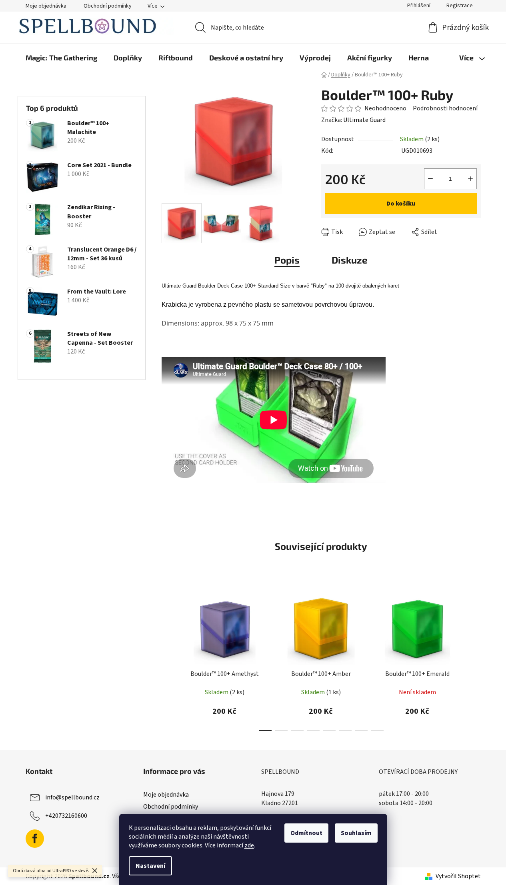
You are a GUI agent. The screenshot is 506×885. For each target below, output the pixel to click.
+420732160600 (66, 815)
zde (249, 845)
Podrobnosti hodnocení (445, 108)
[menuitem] (61, 57)
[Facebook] (35, 838)
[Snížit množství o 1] (430, 179)
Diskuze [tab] (350, 260)
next (474, 659)
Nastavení (150, 865)
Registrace (459, 6)
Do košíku (401, 203)
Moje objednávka (46, 6)
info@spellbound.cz (72, 797)
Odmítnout (306, 833)
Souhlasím (356, 833)
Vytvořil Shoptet (458, 876)
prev (168, 659)
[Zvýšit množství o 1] (470, 179)
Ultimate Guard (364, 120)
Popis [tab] (287, 260)
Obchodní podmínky (108, 6)
